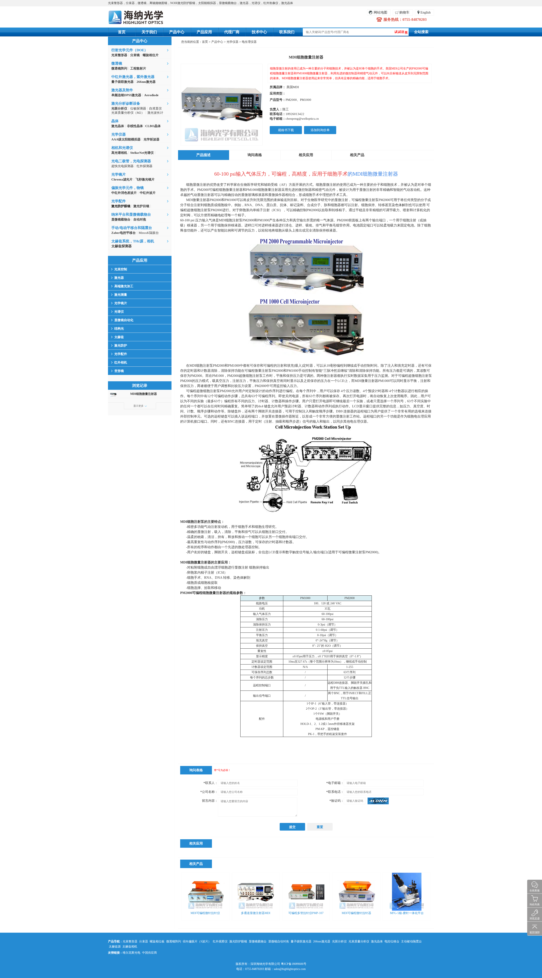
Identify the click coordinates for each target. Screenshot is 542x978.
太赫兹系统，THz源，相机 (132, 241)
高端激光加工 (123, 286)
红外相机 (120, 362)
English (425, 12)
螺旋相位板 (157, 941)
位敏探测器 (138, 108)
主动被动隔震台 (411, 941)
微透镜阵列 (173, 941)
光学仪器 (118, 134)
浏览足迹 (535, 918)
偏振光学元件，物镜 (127, 188)
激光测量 (120, 294)
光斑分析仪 (339, 941)
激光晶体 (377, 941)
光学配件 (118, 201)
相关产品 (357, 155)
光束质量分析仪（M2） (127, 112)
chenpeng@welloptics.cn (302, 118)
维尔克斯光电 (131, 952)
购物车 (404, 12)
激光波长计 (155, 112)
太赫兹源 (115, 946)
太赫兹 (119, 337)
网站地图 (380, 12)
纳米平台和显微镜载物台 (131, 214)
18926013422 (295, 114)
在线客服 (535, 890)
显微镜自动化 (123, 320)
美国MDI (292, 87)
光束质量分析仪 (358, 941)
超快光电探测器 (122, 166)
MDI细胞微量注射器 (143, 393)
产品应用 (204, 32)
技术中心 (259, 32)
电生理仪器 (249, 41)
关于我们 (149, 32)
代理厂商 (231, 32)
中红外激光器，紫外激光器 (133, 77)
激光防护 (120, 345)
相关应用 (306, 155)
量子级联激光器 (301, 941)
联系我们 (287, 32)
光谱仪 (119, 311)
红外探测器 (144, 166)
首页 (122, 32)
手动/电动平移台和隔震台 (131, 228)
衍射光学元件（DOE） (129, 50)
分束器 (143, 941)
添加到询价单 (320, 130)
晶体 (115, 121)
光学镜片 (118, 174)
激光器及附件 (122, 90)
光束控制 (120, 269)
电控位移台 (391, 941)
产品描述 (203, 155)
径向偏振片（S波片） (197, 941)
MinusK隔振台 (149, 232)
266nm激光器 (321, 941)
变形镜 (119, 371)
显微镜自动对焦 (278, 941)
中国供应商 (149, 952)
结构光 (119, 328)
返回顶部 (535, 932)
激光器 (119, 277)
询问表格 (254, 155)
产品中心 (176, 32)
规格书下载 (286, 130)
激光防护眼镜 (238, 941)
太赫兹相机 (129, 946)
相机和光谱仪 (122, 148)
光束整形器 (130, 941)
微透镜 (116, 63)
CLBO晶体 (152, 126)
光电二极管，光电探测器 (131, 161)
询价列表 (535, 904)
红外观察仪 (220, 941)
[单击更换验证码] (378, 801)
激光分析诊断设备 (125, 103)
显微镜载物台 (258, 941)
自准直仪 (155, 108)
